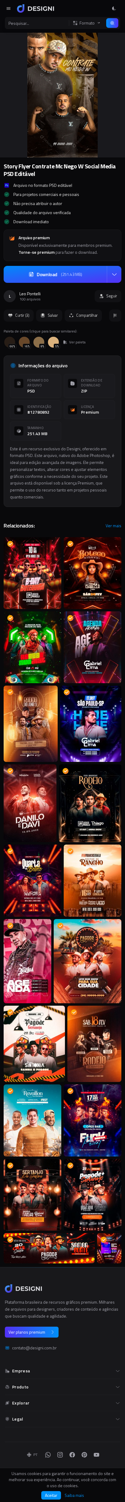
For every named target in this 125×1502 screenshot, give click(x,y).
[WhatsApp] (47, 1454)
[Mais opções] (114, 274)
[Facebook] (72, 1454)
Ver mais (113, 526)
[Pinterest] (84, 1454)
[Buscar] (112, 23)
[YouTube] (96, 1454)
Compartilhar (87, 315)
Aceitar (51, 1495)
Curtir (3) (22, 315)
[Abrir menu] (8, 8)
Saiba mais (74, 1495)
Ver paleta (77, 342)
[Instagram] (60, 1454)
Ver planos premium (26, 1332)
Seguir (111, 296)
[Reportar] (115, 315)
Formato (87, 23)
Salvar (53, 315)
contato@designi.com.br (34, 1348)
